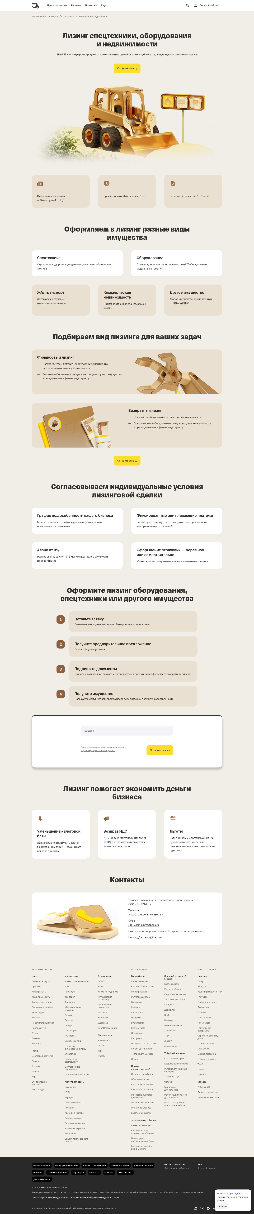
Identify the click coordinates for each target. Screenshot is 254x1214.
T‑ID (166, 1035)
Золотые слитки (73, 1041)
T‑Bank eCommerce (174, 1053)
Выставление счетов (142, 1084)
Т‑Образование (205, 1043)
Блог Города (38, 1089)
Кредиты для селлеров (176, 1063)
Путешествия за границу (105, 998)
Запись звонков (73, 1118)
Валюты (69, 1020)
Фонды (68, 1025)
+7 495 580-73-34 (175, 1164)
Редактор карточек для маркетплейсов (174, 1104)
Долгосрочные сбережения (72, 1068)
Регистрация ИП (139, 991)
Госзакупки (137, 1012)
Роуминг (69, 1107)
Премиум (36, 986)
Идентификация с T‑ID (209, 991)
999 (199, 1164)
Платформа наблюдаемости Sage (142, 1139)
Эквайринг (137, 1002)
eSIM (67, 1092)
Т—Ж (200, 1064)
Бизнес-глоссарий (207, 1054)
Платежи (202, 997)
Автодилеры (170, 1046)
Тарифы (69, 1097)
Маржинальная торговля (73, 1008)
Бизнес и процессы (207, 1092)
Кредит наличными (42, 1002)
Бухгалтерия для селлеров (171, 1088)
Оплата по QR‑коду (141, 1107)
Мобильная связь (74, 1082)
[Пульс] (195, 1208)
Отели (101, 1045)
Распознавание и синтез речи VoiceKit (142, 1132)
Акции (68, 1015)
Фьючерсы (70, 1035)
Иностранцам (39, 991)
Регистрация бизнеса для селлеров (175, 1096)
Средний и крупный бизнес (175, 977)
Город (35, 1050)
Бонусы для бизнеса (141, 1048)
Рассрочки (136, 1038)
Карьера (201, 1082)
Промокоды (203, 1022)
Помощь (201, 1074)
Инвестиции (71, 976)
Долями (36, 1038)
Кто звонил (70, 1133)
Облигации (71, 1030)
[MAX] (208, 1208)
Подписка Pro (39, 1028)
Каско (101, 986)
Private (35, 1033)
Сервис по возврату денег (207, 1037)
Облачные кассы (140, 1079)
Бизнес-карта (138, 1028)
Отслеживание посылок (39, 1083)
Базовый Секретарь (75, 1128)
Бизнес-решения (173, 1025)
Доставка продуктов (42, 1056)
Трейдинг (70, 997)
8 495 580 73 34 (155, 914)
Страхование (105, 976)
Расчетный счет (139, 981)
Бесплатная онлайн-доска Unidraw (142, 1147)
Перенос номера (73, 1102)
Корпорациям (171, 984)
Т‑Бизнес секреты (206, 1059)
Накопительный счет (43, 1022)
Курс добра (203, 1048)
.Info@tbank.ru (143, 925)
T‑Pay (200, 981)
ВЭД (166, 1015)
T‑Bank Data (170, 1030)
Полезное (202, 976)
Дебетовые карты (41, 981)
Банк (34, 976)
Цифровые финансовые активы (75, 1047)
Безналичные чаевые (142, 1089)
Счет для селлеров (174, 1058)
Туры (100, 1050)
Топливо (36, 1066)
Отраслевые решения (142, 1102)
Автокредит (38, 1012)
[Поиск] (187, 5)
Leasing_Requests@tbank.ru (145, 937)
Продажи (136, 1017)
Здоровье (103, 1022)
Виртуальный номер (75, 1123)
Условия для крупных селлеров (175, 1070)
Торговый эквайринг (175, 999)
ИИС (67, 986)
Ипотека (36, 1043)
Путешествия (105, 1035)
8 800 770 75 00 (137, 914)
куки (237, 1193)
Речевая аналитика (141, 1125)
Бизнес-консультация (142, 986)
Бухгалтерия (137, 1022)
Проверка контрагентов (143, 1043)
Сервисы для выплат (175, 994)
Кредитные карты (41, 997)
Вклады (36, 1017)
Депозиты (136, 1033)
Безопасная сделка (141, 1113)
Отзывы (201, 1012)
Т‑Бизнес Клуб (171, 1076)
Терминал (70, 1002)
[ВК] (202, 1208)
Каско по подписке (108, 991)
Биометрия (203, 1007)
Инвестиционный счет (77, 981)
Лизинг (135, 1059)
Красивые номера (74, 1113)
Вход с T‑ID (203, 986)
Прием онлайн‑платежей (140, 1067)
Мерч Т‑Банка (204, 1017)
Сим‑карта (70, 1087)
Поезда (102, 1056)
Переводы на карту (207, 1002)
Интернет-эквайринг (142, 1074)
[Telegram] (214, 1208)
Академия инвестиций (77, 1074)
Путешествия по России (105, 1006)
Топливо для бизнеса (142, 1054)
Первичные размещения (71, 1060)
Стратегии (70, 1054)
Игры (34, 1076)
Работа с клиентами (208, 1097)
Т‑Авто (35, 1071)
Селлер (168, 1082)
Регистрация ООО (140, 997)
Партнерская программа (204, 1029)
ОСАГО (102, 981)
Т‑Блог (200, 1069)
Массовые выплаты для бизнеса (141, 1096)
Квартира (103, 1017)
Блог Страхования (107, 1028)
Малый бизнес (139, 976)
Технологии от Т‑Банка (143, 1120)
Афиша (35, 1061)
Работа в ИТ (203, 1087)
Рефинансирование (42, 1007)
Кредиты (135, 1007)
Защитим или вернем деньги (76, 1140)
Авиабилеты (104, 1040)
